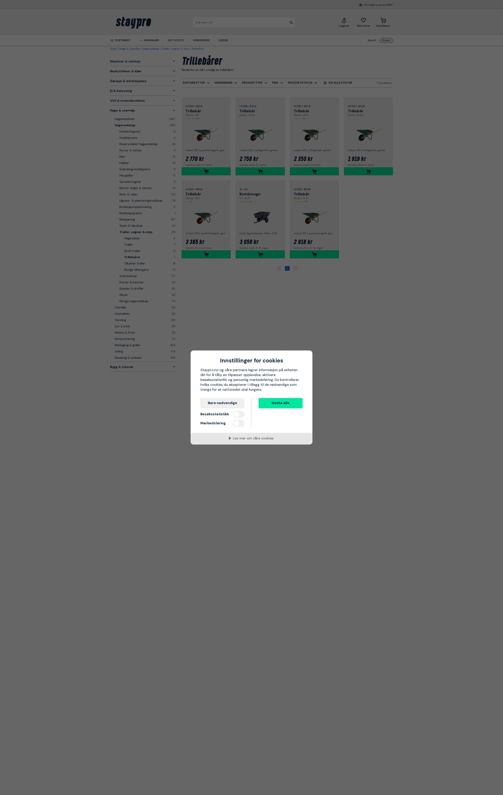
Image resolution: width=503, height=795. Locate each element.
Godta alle (281, 403)
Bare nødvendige (222, 403)
